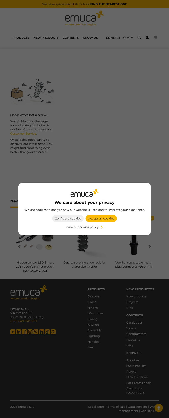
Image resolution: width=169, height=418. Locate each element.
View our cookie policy (82, 227)
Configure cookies (68, 218)
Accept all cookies (101, 218)
